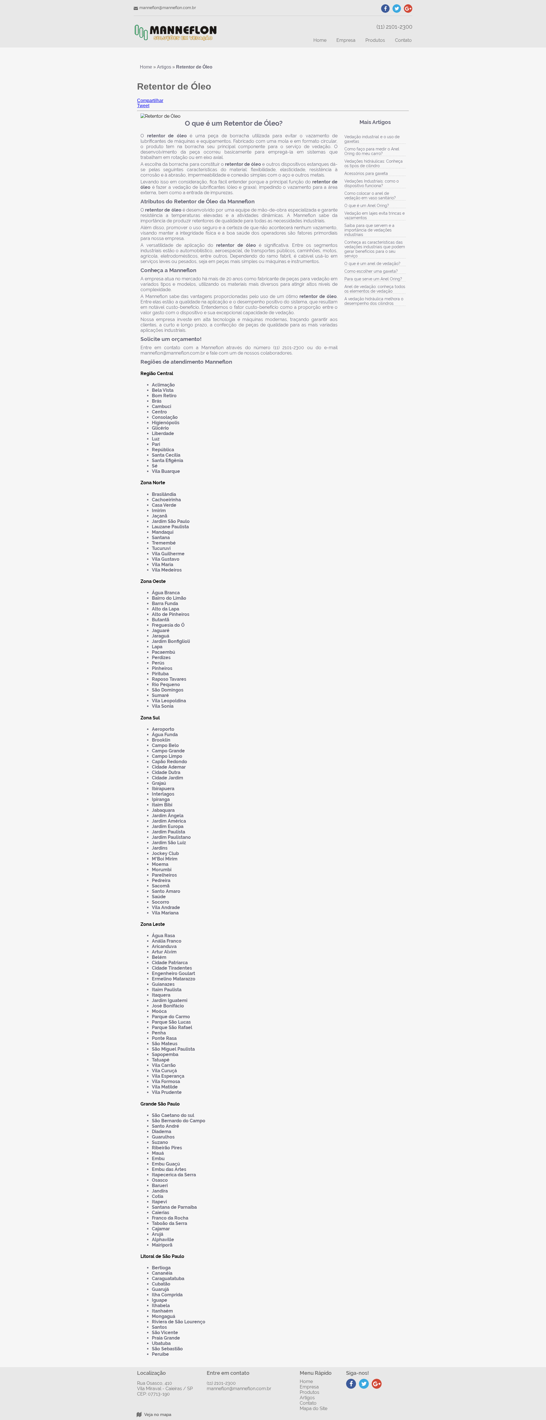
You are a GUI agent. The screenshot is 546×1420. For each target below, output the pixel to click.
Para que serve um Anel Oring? (373, 279)
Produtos (375, 40)
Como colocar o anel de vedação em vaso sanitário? (370, 195)
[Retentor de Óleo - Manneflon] (175, 35)
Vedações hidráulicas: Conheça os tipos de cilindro (373, 163)
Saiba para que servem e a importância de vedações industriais (369, 230)
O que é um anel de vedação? (372, 263)
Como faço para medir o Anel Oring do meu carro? (371, 151)
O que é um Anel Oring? (366, 205)
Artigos (307, 1397)
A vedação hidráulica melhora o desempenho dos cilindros (373, 301)
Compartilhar (150, 100)
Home (319, 40)
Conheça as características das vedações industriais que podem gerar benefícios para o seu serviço (374, 249)
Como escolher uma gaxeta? (371, 271)
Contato (403, 40)
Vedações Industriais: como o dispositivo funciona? (371, 183)
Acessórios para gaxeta (366, 173)
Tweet (143, 105)
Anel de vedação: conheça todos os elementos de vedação (374, 288)
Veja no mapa (157, 1414)
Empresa (345, 40)
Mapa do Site (313, 1408)
